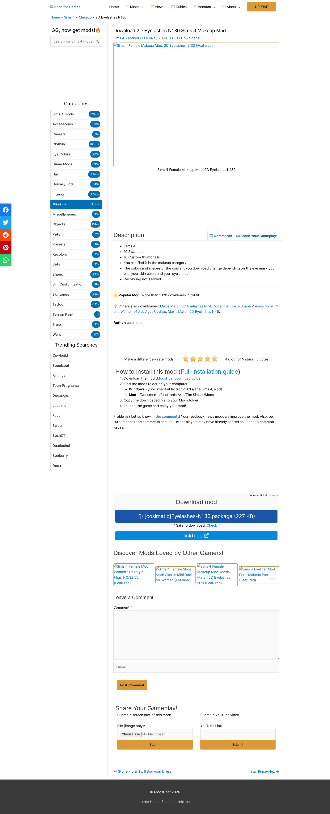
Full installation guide (209, 371)
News (159, 7)
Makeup (59, 204)
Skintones (61, 294)
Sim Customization (68, 284)
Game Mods (62, 164)
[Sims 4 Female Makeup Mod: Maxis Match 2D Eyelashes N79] (175, 575)
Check (212, 525)
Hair (56, 174)
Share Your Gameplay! (258, 236)
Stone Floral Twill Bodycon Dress (142, 771)
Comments (222, 236)
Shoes (58, 274)
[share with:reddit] (5, 235)
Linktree (183, 802)
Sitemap (168, 802)
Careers (59, 134)
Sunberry (60, 456)
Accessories (63, 124)
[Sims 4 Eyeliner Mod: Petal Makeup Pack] (217, 574)
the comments (167, 416)
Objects (59, 224)
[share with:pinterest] (5, 247)
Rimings (59, 375)
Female (149, 38)
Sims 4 (118, 38)
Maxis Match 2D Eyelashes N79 (185, 306)
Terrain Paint (63, 314)
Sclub (57, 426)
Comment (122, 607)
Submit (155, 744)
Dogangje (60, 395)
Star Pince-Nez (264, 771)
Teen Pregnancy (66, 386)
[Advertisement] (76, 74)
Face (57, 415)
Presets (59, 244)
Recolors (60, 254)
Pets (56, 234)
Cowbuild (60, 355)
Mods (134, 7)
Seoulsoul (61, 366)
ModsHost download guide (178, 378)
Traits (57, 324)
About (231, 7)
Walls (57, 334)
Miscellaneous (64, 214)
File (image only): (131, 726)
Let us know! (271, 495)
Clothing (59, 144)
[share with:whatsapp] (5, 260)
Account (204, 7)
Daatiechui (61, 446)
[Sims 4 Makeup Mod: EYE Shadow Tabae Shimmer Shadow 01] (259, 575)
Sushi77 (59, 436)
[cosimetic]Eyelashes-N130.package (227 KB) (199, 516)
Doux (57, 466)
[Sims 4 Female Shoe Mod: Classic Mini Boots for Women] (133, 574)
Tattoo (58, 304)
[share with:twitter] (5, 222)
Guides (181, 7)
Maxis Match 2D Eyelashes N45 (193, 312)
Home (113, 7)
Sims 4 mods (63, 114)
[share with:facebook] (5, 210)
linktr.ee (194, 535)
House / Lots (63, 184)
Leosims (59, 406)
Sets (56, 264)
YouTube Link (211, 726)
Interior (59, 194)
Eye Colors (61, 154)
